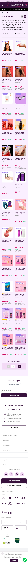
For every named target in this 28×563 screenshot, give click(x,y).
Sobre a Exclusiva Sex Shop (10, 435)
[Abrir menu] (2, 5)
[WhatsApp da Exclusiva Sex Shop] (11, 474)
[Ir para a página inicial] (13, 5)
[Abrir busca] (23, 5)
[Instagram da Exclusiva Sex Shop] (6, 474)
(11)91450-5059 (16, 421)
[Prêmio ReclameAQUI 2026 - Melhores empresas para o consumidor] (17, 540)
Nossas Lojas (6, 440)
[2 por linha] (25, 16)
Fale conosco (14, 427)
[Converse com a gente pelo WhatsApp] (25, 560)
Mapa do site (6, 460)
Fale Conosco (6, 464)
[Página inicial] (2, 13)
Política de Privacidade (8, 455)
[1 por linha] (22, 16)
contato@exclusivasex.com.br (14, 418)
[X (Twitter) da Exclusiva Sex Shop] (22, 474)
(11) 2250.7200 (14, 410)
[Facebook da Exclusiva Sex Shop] (17, 474)
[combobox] (20, 33)
